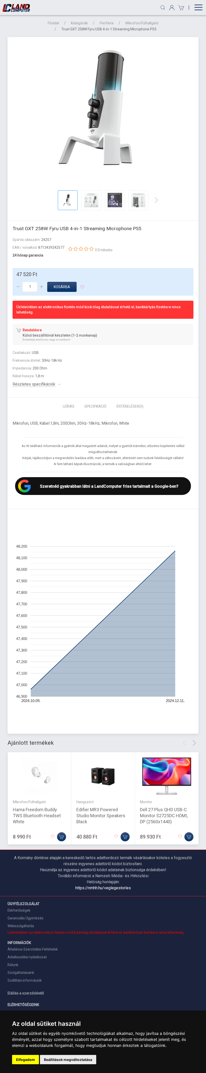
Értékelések (130, 406)
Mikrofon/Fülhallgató (142, 23)
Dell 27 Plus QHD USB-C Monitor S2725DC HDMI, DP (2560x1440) (164, 815)
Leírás (68, 406)
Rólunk (13, 965)
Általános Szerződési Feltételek (33, 949)
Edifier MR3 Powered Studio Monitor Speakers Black (100, 815)
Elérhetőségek (19, 910)
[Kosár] (180, 7)
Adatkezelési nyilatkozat (27, 957)
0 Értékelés (104, 250)
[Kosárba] (61, 836)
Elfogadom (25, 1059)
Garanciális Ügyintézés (25, 918)
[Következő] (156, 200)
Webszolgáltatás (21, 926)
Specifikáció (95, 406)
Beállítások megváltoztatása (68, 1059)
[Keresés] (163, 7)
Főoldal (53, 23)
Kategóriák (79, 23)
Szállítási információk (25, 980)
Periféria (107, 23)
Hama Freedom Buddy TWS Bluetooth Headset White (37, 815)
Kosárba (62, 287)
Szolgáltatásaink (21, 973)
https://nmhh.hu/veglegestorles (103, 888)
